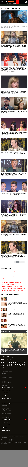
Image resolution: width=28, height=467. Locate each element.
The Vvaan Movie (20, 290)
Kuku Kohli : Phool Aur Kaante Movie (8, 290)
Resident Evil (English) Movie (7, 383)
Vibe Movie (4, 381)
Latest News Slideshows (6, 413)
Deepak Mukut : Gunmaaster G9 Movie (9, 288)
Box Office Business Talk (6, 410)
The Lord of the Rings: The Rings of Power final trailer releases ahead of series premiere (13, 235)
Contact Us (22, 436)
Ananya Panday (18, 282)
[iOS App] (12, 440)
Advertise (6, 436)
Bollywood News (5, 278)
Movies (2, 359)
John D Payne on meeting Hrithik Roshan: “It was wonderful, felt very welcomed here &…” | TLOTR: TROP (13, 153)
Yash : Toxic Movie (10, 284)
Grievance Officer (4, 437)
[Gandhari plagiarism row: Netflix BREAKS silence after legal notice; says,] (4, 311)
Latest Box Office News (6, 408)
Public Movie (6, 390)
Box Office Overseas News (7, 412)
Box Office (6, 392)
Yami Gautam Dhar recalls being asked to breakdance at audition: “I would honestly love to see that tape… (17, 303)
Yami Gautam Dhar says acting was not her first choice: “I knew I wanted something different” (16, 314)
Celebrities (8, 359)
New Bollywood (7, 371)
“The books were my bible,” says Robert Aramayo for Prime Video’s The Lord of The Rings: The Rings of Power (14, 25)
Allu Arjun (3, 284)
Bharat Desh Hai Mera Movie (7, 382)
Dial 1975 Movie (5, 273)
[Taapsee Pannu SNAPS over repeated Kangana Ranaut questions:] (4, 322)
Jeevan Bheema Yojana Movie (7, 378)
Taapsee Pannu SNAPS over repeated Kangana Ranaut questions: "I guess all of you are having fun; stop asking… (17, 320)
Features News (22, 278)
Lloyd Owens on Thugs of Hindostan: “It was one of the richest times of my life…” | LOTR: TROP (13, 194)
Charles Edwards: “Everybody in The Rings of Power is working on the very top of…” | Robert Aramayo (13, 174)
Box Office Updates (5, 409)
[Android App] (9, 440)
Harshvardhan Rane (21, 288)
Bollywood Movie (7, 387)
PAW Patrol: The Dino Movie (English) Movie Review (11, 271)
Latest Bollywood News (14, 278)
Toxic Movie (4, 373)
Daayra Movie (4, 385)
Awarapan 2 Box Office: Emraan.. (8, 282)
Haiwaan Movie (4, 380)
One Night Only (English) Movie (15, 273)
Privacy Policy (11, 436)
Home (2, 436)
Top (4, 395)
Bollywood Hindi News (6, 417)
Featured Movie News (6, 406)
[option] (14, 343)
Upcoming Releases (5, 414)
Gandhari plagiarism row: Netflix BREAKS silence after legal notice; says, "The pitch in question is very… (17, 309)
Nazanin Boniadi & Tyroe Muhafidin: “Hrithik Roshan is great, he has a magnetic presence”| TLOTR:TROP (13, 215)
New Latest (6, 422)
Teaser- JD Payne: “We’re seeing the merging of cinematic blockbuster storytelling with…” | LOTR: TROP (13, 256)
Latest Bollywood (7, 403)
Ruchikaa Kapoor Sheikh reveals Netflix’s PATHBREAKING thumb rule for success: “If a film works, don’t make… (17, 298)
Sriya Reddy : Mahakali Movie (7, 286)
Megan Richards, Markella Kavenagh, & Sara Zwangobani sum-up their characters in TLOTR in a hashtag (14, 133)
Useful (4, 427)
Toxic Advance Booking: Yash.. (7, 280)
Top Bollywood (6, 419)
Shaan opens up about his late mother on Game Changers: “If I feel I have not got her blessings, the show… (17, 325)
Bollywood (7, 424)
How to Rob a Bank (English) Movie (8, 376)
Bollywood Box (6, 398)
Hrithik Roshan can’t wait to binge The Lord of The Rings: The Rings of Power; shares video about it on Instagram (14, 112)
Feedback (17, 436)
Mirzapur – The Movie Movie (7, 377)
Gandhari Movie (5, 374)
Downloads (6, 430)
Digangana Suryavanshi (18, 286)
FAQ (9, 437)
